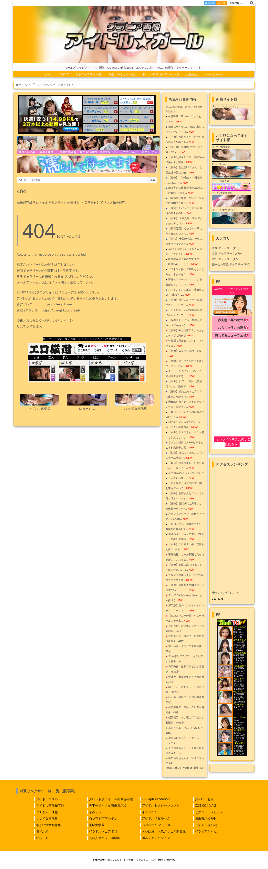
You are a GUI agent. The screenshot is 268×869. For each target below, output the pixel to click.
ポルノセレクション (156, 838)
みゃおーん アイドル (156, 825)
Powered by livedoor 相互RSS (184, 767)
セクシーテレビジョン (210, 812)
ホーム (23, 85)
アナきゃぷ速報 (47, 812)
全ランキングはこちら (226, 592)
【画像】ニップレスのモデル (184, 350)
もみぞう (95, 812)
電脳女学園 (97, 825)
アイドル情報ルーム (156, 818)
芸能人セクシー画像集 (104, 838)
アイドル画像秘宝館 (50, 805)
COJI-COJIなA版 (206, 805)
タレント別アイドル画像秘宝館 (111, 799)
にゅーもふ (44, 838)
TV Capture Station (156, 799)
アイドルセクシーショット (161, 805)
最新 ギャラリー (225, 248)
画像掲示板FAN (205, 818)
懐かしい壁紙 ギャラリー (231, 264)
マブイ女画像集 (47, 818)
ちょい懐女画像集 (48, 825)
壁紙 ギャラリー (225, 259)
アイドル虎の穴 (206, 825)
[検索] (252, 3)
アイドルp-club (47, 799)
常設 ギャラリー (222, 253)
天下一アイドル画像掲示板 (108, 805)
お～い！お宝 (204, 799)
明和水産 (42, 831)
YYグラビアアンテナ (103, 818)
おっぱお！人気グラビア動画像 (164, 831)
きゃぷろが (150, 812)
